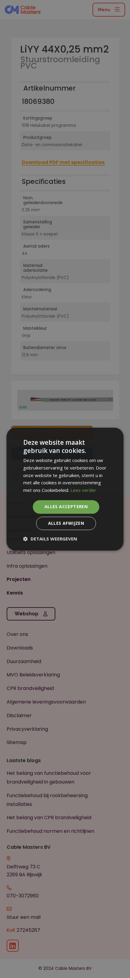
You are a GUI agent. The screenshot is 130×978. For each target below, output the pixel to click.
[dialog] (65, 489)
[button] (50, 538)
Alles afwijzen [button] (66, 523)
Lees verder (83, 490)
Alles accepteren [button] (66, 506)
